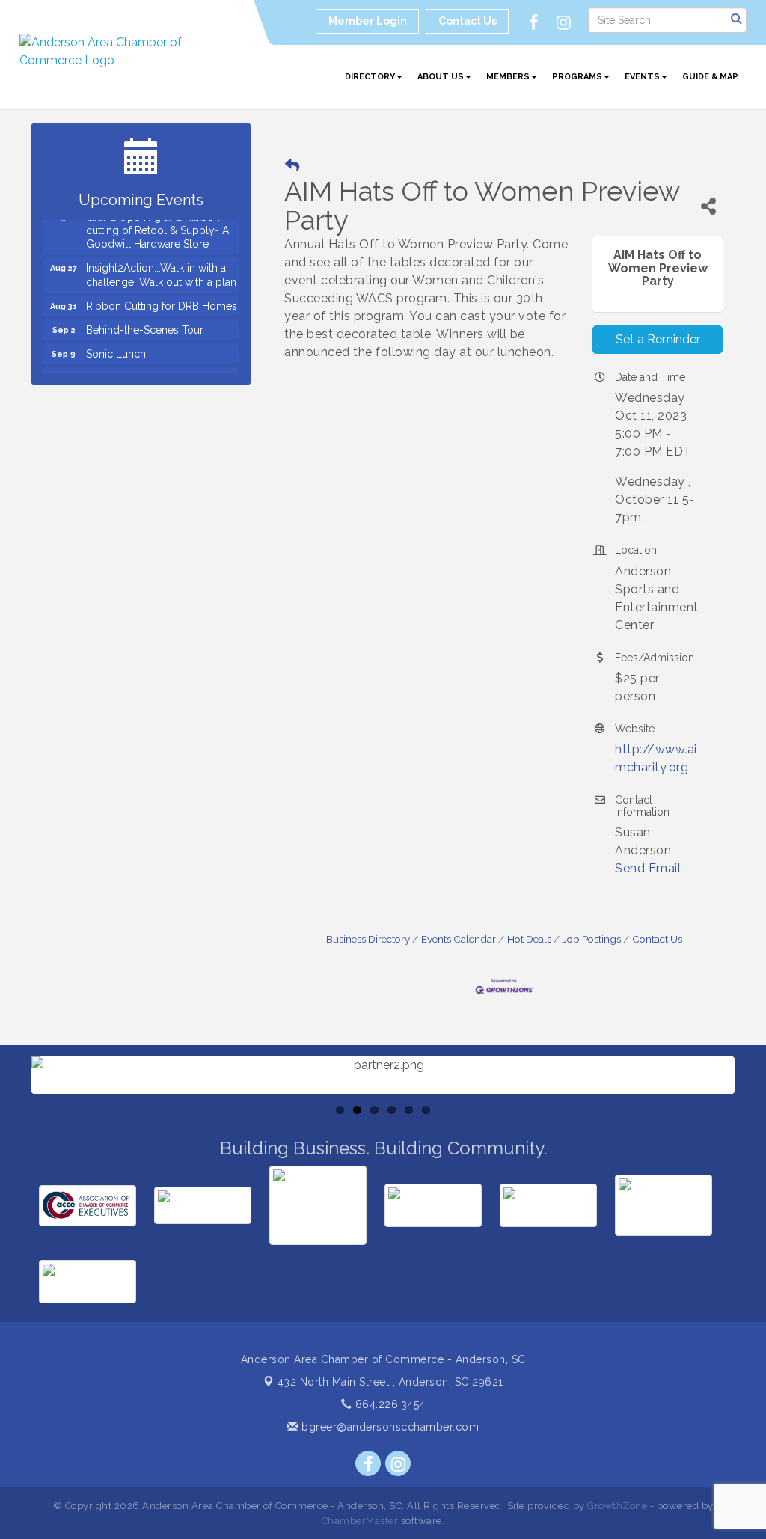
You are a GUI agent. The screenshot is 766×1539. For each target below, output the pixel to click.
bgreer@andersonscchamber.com (388, 1427)
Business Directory (368, 939)
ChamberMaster (360, 1520)
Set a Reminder (658, 339)
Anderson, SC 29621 (390, 1382)
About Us (440, 77)
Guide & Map (710, 77)
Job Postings (592, 939)
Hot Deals (529, 939)
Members (508, 77)
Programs (577, 77)
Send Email (648, 868)
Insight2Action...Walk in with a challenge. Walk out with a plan (161, 267)
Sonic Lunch (116, 346)
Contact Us (657, 939)
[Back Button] (292, 166)
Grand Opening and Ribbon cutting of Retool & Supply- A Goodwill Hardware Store (157, 223)
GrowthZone (617, 1505)
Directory (370, 77)
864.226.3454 (389, 1404)
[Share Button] (708, 206)
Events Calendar (458, 939)
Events (642, 77)
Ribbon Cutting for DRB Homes (161, 299)
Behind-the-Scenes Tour (144, 322)
